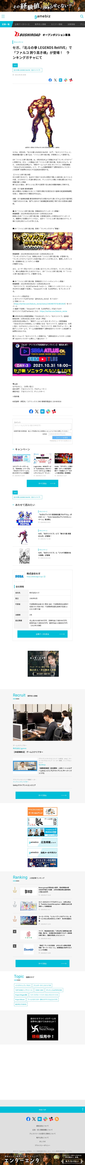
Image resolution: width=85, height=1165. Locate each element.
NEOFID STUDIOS (20, 1004)
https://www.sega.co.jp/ (35, 576)
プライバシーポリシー (42, 1145)
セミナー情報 (56, 24)
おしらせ (42, 1141)
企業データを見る (42, 634)
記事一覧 (6, 24)
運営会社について (42, 1126)
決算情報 (71, 24)
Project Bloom (20, 999)
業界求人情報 (40, 24)
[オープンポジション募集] (43, 34)
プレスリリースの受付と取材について (42, 1134)
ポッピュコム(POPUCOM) (54, 990)
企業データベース (22, 24)
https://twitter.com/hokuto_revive (53, 311)
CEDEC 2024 (39, 990)
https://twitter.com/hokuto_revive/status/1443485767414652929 (39, 303)
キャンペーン (18, 42)
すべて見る (42, 483)
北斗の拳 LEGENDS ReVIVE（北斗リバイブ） (27, 70)
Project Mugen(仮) (21, 995)
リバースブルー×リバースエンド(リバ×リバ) (44, 995)
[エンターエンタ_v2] (43, 664)
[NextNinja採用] (42, 1027)
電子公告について (42, 1137)
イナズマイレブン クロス (22, 985)
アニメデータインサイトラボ (42, 985)
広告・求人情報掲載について (42, 1130)
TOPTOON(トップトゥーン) (23, 990)
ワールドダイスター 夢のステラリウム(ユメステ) (42, 999)
